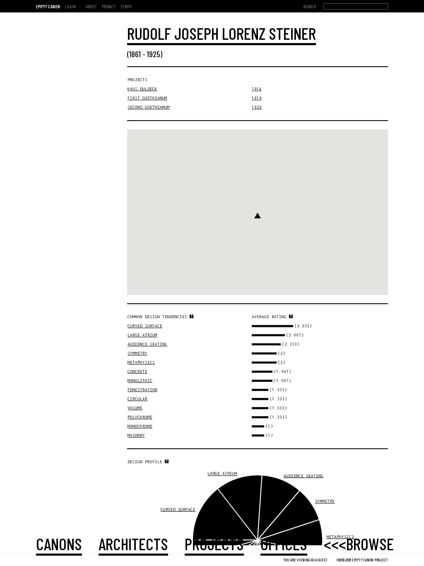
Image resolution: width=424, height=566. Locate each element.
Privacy (109, 6)
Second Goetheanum (149, 107)
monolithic (140, 380)
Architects (133, 544)
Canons (59, 544)
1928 (257, 107)
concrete (137, 371)
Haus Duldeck (142, 89)
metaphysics (141, 362)
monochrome (140, 426)
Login (70, 6)
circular (137, 399)
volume (135, 408)
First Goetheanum (147, 98)
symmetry (137, 353)
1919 (257, 98)
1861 (135, 54)
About (91, 6)
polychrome (140, 417)
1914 (257, 89)
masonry (136, 435)
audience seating (147, 344)
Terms (126, 6)
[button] (257, 215)
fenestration (142, 389)
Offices (283, 544)
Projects (214, 544)
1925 (153, 54)
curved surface (145, 326)
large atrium (142, 335)
